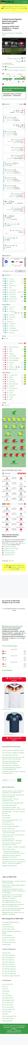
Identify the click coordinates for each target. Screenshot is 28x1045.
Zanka (10, 399)
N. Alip (10, 287)
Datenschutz (7, 1027)
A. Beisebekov (12, 294)
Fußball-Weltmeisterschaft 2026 (13, 626)
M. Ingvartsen (12, 395)
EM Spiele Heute (6, 944)
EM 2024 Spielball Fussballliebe (10, 826)
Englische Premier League (11, 548)
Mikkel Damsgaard (13, 369)
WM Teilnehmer (18, 638)
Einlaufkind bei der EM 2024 (9, 865)
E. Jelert (11, 392)
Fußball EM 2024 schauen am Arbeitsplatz (13, 859)
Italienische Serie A (9, 554)
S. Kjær (18, 58)
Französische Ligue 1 (9, 552)
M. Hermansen (10, 390)
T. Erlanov (11, 309)
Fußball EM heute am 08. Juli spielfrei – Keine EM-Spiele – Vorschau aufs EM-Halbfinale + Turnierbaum (12, 896)
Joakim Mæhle (12, 356)
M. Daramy (11, 379)
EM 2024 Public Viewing (8, 849)
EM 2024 (11, 561)
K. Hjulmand (7, 405)
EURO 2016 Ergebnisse (8, 960)
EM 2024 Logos (6, 815)
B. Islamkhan (22, 67)
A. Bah (10, 349)
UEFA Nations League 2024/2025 (11, 976)
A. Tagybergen (10, 67)
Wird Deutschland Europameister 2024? (13, 750)
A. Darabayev (12, 317)
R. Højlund (10, 58)
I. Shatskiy (11, 279)
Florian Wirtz (5, 993)
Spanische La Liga (9, 550)
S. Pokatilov (12, 332)
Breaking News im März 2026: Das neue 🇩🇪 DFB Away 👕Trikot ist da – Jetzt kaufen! (14, 567)
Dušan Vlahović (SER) (7, 1018)
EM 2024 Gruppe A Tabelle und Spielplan (13, 752)
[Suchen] (19, 780)
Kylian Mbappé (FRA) (7, 998)
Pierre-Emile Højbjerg (14, 358)
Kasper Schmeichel (13, 347)
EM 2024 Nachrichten (8, 927)
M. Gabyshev (12, 281)
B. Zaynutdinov (10, 64)
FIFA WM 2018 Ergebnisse (9, 971)
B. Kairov (11, 319)
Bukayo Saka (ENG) (7, 1020)
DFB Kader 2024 (6, 924)
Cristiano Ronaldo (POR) (8, 1009)
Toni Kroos (5, 986)
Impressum (22, 1025)
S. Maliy (11, 283)
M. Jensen (11, 362)
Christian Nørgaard (13, 360)
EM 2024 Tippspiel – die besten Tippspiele (13, 847)
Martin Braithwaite (13, 384)
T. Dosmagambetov (14, 330)
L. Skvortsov (12, 307)
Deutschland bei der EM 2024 (10, 755)
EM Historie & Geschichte (9, 942)
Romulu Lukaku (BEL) (7, 1005)
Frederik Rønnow (13, 388)
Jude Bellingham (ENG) (8, 1000)
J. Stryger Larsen (13, 375)
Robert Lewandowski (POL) (9, 1016)
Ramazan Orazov (13, 299)
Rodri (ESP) (5, 1014)
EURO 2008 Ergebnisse (8, 955)
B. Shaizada (10, 321)
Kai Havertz (5, 989)
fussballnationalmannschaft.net (14, 1031)
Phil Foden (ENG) (6, 1011)
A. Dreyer (11, 397)
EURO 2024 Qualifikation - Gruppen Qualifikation (12, 38)
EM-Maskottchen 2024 (8, 824)
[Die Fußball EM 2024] (8, 2)
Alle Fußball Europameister (9, 805)
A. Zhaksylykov (12, 328)
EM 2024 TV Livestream (8, 940)
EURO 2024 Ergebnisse (8, 964)
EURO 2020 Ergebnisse (8, 962)
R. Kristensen (12, 381)
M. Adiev (6, 338)
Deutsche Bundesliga (10, 546)
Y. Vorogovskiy (21, 70)
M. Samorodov (12, 301)
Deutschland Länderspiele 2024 (10, 922)
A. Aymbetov (10, 70)
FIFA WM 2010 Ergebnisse (9, 966)
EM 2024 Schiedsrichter (8, 828)
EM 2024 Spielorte (7, 935)
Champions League (13, 543)
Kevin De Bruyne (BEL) (8, 1007)
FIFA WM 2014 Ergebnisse (9, 969)
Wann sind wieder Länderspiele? (10, 765)
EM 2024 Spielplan (7, 670)
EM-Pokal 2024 (6, 818)
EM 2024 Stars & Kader (8, 937)
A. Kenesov (11, 326)
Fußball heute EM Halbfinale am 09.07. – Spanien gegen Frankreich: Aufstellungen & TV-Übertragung (13, 890)
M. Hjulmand (12, 386)
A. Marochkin (12, 285)
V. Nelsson (11, 353)
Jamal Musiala (5, 991)
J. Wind (10, 364)
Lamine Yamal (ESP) (7, 984)
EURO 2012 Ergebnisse (8, 957)
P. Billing (11, 377)
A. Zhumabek (12, 323)
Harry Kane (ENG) (7, 995)
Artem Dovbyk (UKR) (7, 1002)
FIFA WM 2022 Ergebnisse (9, 973)
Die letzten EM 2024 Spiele (9, 646)
